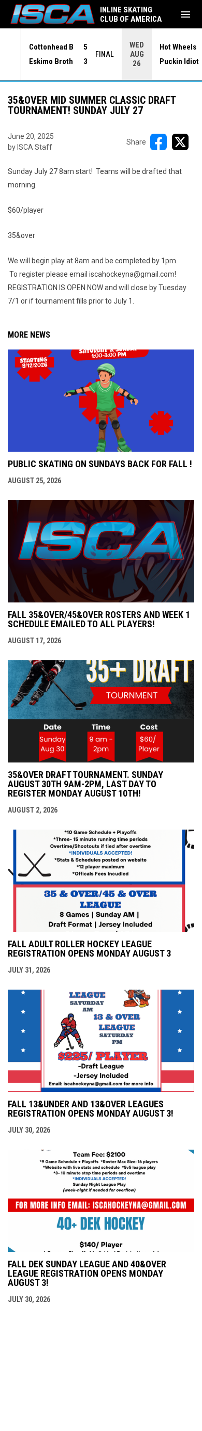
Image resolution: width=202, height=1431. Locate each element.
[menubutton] (185, 14)
